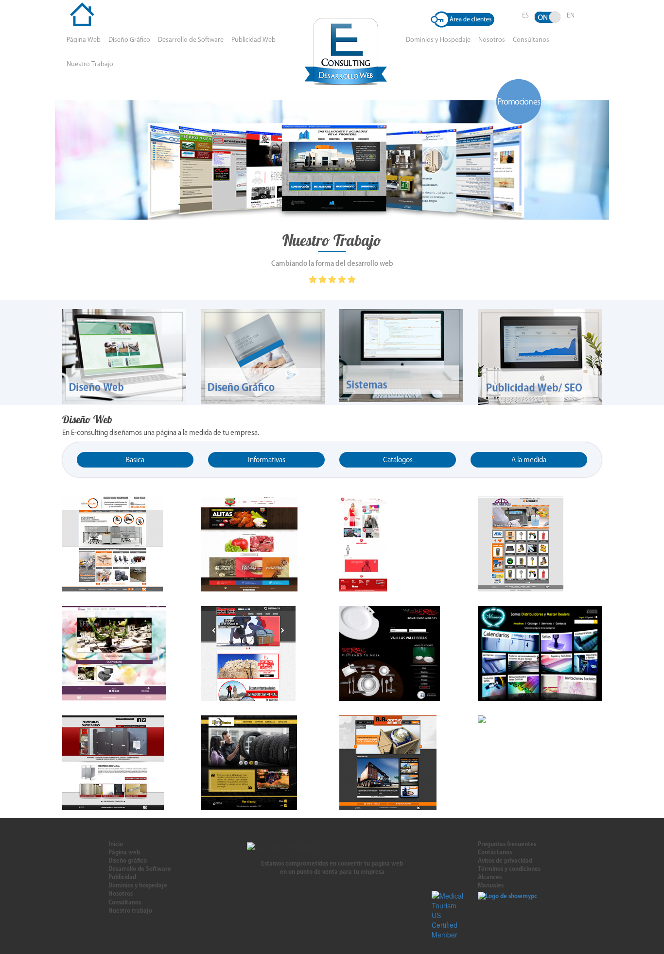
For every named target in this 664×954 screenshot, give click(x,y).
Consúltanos (531, 39)
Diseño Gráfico (129, 39)
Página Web (84, 39)
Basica (135, 459)
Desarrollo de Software (191, 39)
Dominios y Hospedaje (438, 39)
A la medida (528, 459)
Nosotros (491, 39)
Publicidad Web (253, 39)
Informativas (266, 459)
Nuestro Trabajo (90, 64)
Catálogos (398, 459)
